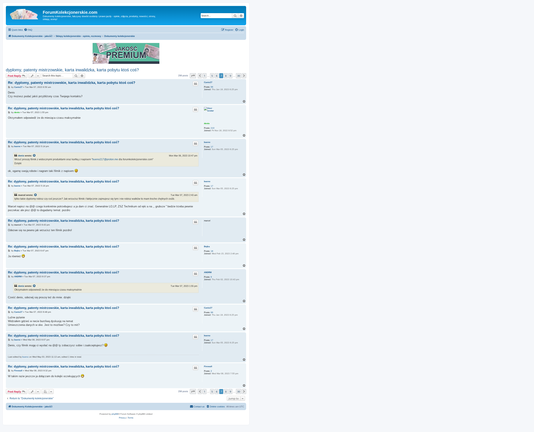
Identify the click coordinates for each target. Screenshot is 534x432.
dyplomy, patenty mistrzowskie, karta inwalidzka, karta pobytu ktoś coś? (72, 70)
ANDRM (208, 272)
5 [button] (212, 76)
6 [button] (216, 76)
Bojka (207, 246)
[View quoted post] (34, 155)
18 (212, 251)
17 (212, 147)
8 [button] (226, 76)
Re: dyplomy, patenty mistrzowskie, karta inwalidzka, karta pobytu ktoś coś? (71, 83)
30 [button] (238, 76)
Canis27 (208, 82)
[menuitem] (28, 29)
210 (212, 128)
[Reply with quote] (195, 83)
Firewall (208, 366)
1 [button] (204, 76)
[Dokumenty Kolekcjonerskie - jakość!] (25, 13)
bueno (207, 142)
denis (207, 123)
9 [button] (230, 76)
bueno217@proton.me (105, 159)
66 (212, 87)
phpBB (115, 414)
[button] (193, 75)
